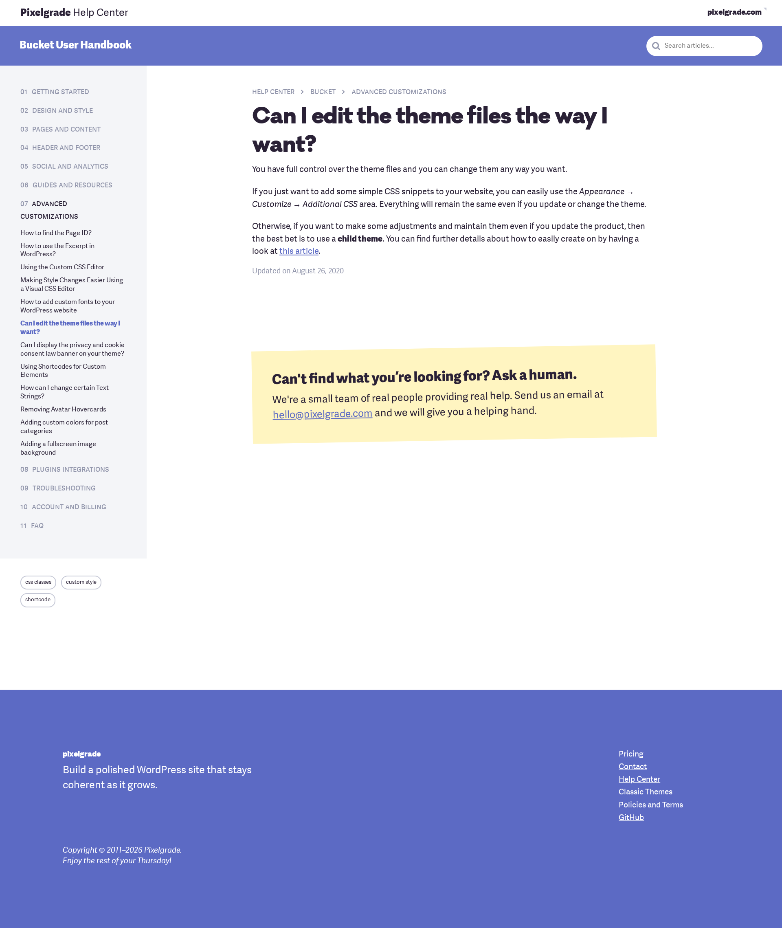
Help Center (74, 13)
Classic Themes (645, 792)
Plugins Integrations (70, 470)
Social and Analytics (70, 167)
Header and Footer (66, 148)
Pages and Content (66, 129)
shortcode (38, 600)
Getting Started (60, 92)
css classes (38, 582)
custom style (81, 582)
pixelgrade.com (734, 13)
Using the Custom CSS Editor (62, 267)
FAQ (37, 526)
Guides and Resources (72, 185)
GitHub (631, 818)
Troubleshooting (64, 488)
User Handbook (76, 45)
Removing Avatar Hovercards (63, 410)
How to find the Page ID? (56, 233)
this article (299, 252)
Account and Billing (69, 507)
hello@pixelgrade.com (322, 415)
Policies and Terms (651, 805)
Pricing (631, 755)
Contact (633, 767)
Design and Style (62, 111)
